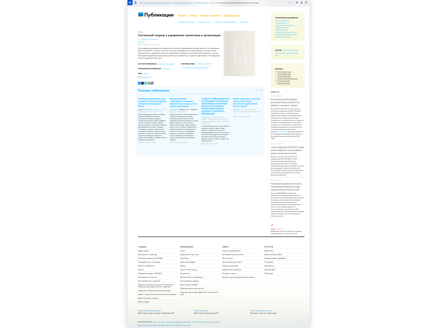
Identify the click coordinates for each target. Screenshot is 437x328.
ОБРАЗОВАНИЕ (186, 247)
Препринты (231, 15)
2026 (288, 50)
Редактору (301, 321)
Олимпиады (184, 258)
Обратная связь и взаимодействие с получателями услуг (199, 293)
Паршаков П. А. (237, 109)
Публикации (159, 14)
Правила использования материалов (225, 22)
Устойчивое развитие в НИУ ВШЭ (150, 258)
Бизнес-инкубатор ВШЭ (189, 285)
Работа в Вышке (143, 302)
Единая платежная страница (148, 298)
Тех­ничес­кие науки (283, 83)
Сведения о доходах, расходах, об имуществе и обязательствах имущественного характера (156, 286)
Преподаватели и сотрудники (149, 262)
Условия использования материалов (178, 322)
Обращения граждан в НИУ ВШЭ (150, 273)
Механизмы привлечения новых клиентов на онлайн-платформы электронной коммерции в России (152, 102)
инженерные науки (281, 30)
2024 (296, 50)
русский (146, 73)
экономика (287, 37)
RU (289, 2)
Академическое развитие (231, 269)
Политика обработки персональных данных (205, 322)
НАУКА (225, 247)
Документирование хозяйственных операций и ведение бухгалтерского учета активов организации (183, 102)
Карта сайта (186, 325)
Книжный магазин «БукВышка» (275, 258)
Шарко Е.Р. (149, 109)
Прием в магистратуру (188, 269)
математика (279, 34)
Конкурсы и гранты (229, 273)
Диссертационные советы (232, 262)
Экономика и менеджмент (166, 64)
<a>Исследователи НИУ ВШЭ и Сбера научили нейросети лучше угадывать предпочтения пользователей (287, 150)
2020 (288, 53)
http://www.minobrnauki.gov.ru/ (149, 310)
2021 (284, 53)
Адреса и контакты (159, 322)
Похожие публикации (153, 90)
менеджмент (288, 34)
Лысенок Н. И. (205, 117)
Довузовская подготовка (189, 254)
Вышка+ (183, 266)
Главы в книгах (210, 15)
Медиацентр (269, 266)
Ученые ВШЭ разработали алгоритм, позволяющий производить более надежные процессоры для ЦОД (286, 186)
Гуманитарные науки (284, 72)
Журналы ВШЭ (269, 269)
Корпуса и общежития (146, 266)
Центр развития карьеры (189, 281)
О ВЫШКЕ (142, 247)
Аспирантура (185, 273)
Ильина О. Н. (142, 42)
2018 (296, 53)
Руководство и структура (147, 254)
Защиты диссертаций (230, 266)
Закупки (141, 269)
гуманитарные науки (282, 27)
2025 (292, 50)
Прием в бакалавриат (188, 262)
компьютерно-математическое (285, 32)
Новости (275, 92)
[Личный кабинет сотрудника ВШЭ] (301, 2)
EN (292, 2)
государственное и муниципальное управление (284, 24)
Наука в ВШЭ (244, 22)
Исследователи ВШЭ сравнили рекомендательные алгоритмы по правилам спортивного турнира (285, 102)
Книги (182, 15)
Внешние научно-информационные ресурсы (238, 277)
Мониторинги (227, 258)
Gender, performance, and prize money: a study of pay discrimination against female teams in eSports (246, 102)
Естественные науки (284, 74)
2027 (284, 50)
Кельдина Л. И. (174, 109)
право (295, 34)
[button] (194, 94)
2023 (276, 53)
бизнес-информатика (282, 21)
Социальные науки (283, 81)
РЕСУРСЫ (268, 247)
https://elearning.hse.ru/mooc (261, 310)
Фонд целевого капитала (147, 277)
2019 (292, 53)
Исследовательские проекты (233, 254)
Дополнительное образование (191, 277)
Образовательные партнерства (191, 288)
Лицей (182, 251)
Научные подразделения (231, 251)
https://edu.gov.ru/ (201, 310)
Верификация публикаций (186, 22)
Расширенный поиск (204, 22)
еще (276, 55)
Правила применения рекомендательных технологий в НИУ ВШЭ (160, 325)
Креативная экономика (147, 39)
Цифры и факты (143, 251)
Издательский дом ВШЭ (273, 254)
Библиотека (268, 251)
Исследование (282, 131)
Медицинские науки (284, 76)
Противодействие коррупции (149, 281)
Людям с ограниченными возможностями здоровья (157, 294)
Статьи (193, 15)
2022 (280, 53)
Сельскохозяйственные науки (287, 78)
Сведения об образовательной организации (154, 290)
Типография (268, 262)
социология (279, 37)
